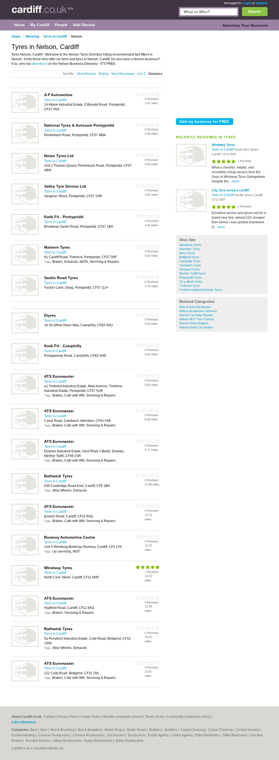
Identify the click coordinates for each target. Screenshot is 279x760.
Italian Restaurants (129, 741)
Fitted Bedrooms (207, 735)
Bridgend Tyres (189, 257)
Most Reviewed (122, 74)
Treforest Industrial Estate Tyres (200, 289)
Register (262, 3)
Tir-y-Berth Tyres (190, 281)
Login (247, 3)
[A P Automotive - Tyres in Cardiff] (25, 112)
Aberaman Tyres (190, 244)
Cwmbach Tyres (190, 265)
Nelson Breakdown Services (198, 311)
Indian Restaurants (67, 741)
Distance (155, 74)
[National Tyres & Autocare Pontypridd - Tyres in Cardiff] (25, 142)
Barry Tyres (187, 253)
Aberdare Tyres (189, 249)
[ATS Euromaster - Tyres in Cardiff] (25, 393)
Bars (34, 730)
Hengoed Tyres (189, 269)
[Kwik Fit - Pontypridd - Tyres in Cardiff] (25, 234)
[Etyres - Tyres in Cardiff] (25, 332)
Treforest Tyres (189, 285)
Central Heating (248, 730)
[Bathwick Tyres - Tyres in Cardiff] (25, 493)
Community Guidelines (184, 717)
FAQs (207, 717)
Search (254, 11)
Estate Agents (158, 735)
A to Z (141, 74)
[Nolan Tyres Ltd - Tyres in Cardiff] (25, 173)
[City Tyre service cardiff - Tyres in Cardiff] (191, 211)
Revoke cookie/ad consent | (124, 717)
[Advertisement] (222, 73)
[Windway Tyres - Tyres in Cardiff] (191, 165)
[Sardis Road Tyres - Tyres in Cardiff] (25, 295)
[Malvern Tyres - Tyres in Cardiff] (25, 264)
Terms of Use (154, 717)
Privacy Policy (67, 717)
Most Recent (86, 74)
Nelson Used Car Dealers (196, 327)
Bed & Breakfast (63, 730)
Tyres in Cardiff (223, 149)
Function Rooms (37, 741)
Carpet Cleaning (193, 730)
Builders (155, 730)
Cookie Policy (90, 717)
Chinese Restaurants (54, 735)
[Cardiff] (42, 12)
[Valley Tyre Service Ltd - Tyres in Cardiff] (25, 203)
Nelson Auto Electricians (195, 307)
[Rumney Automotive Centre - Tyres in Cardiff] (25, 554)
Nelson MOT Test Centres (196, 319)
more (235, 181)
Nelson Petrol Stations (193, 323)
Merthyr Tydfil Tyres (192, 273)
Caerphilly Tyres (190, 261)
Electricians (116, 735)
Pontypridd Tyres (190, 277)
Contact (49, 717)
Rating (103, 74)
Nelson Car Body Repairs (196, 315)
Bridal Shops (115, 730)
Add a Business (23, 722)
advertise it (39, 64)
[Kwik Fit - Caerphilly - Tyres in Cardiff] (25, 363)
